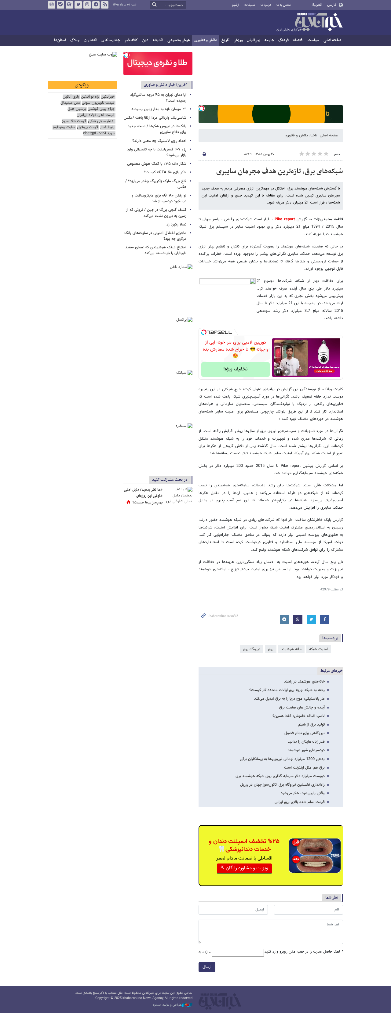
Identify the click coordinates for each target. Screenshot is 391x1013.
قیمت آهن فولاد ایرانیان (96, 115)
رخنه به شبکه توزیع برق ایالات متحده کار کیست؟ (287, 690)
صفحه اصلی (332, 40)
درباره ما (266, 5)
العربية (317, 5)
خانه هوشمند (291, 649)
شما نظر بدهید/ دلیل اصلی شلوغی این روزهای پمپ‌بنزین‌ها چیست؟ (143, 496)
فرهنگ (283, 40)
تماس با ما (283, 5)
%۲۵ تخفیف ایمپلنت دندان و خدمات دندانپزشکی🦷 (244, 845)
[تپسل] (202, 108)
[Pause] (278, 372)
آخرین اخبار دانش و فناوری (166, 84)
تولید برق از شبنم (311, 725)
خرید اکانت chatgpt (99, 133)
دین (145, 40)
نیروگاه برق (251, 649)
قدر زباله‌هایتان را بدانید (306, 742)
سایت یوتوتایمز (63, 127)
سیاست (313, 40)
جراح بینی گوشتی (101, 109)
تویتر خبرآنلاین (78, 5)
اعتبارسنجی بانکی (101, 121)
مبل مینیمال (70, 103)
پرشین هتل (77, 109)
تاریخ (225, 40)
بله (60, 5)
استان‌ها (60, 40)
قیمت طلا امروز (74, 121)
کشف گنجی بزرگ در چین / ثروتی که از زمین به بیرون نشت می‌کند (156, 213)
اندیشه (158, 40)
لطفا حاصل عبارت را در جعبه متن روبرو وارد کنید (304, 952)
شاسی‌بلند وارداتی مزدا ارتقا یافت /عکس (155, 118)
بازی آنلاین (71, 97)
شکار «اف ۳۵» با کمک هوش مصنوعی (156, 164)
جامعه (269, 40)
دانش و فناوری (205, 40)
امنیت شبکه (318, 649)
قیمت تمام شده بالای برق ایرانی (300, 802)
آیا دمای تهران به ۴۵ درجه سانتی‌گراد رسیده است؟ (158, 98)
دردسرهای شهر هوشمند (306, 750)
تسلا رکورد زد (176, 225)
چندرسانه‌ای (110, 40)
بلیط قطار (107, 127)
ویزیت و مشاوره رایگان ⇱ (244, 868)
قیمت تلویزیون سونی (98, 103)
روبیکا (51, 5)
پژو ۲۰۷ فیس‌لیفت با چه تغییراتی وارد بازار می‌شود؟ (156, 152)
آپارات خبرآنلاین (69, 5)
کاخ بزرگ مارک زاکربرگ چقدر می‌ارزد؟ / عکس (155, 184)
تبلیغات (249, 5)
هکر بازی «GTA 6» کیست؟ (165, 172)
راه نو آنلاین (90, 97)
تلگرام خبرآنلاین (96, 5)
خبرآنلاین (309, 22)
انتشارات (90, 40)
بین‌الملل (253, 40)
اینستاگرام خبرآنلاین (87, 5)
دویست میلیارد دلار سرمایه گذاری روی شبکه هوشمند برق (280, 776)
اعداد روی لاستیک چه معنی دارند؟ (159, 141)
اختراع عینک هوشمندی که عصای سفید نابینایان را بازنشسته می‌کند (155, 250)
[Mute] (287, 372)
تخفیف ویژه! (235, 369)
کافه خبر (131, 40)
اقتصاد (298, 40)
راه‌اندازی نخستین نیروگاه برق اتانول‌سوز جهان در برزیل (282, 785)
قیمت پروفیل (87, 127)
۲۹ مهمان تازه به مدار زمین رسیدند (158, 109)
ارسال (207, 967)
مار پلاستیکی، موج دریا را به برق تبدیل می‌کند (289, 699)
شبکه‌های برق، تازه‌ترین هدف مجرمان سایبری (279, 171)
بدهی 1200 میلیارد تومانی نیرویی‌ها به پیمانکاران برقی (282, 759)
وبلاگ (74, 40)
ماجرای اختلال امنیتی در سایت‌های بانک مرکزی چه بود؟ (155, 236)
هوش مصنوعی (178, 40)
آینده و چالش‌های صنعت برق (302, 708)
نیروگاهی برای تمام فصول (304, 733)
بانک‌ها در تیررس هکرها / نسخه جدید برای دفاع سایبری (157, 129)
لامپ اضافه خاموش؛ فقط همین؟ (298, 716)
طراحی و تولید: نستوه (167, 1005)
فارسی (331, 5)
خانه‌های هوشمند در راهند (304, 682)
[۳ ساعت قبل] (178, 496)
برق (270, 649)
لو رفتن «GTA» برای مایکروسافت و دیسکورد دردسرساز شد (159, 198)
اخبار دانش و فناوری (300, 135)
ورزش (238, 40)
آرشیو (235, 5)
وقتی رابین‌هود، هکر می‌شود (303, 793)
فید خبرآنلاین (104, 5)
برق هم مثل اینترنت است (304, 768)
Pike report (285, 219)
